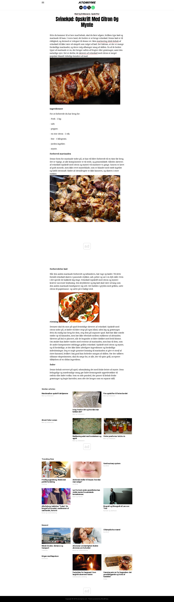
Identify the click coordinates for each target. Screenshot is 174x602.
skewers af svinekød (88, 53)
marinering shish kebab (108, 41)
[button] (43, 2)
